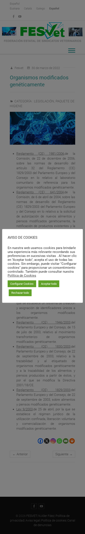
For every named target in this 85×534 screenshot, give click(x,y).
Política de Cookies (22, 276)
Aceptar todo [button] (49, 283)
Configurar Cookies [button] (22, 283)
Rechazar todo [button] (20, 292)
